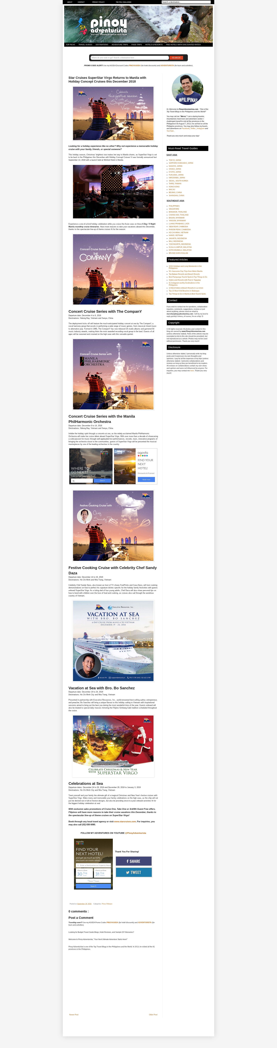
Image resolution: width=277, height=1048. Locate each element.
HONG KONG (174, 187)
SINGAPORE (174, 209)
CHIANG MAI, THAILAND (179, 215)
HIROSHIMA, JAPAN (177, 178)
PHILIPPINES (174, 206)
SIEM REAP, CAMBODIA (178, 227)
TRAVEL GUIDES (85, 45)
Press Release (107, 904)
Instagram (201, 128)
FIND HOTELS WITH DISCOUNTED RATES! (183, 45)
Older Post (153, 1015)
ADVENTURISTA (167, 66)
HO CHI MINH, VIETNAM (178, 232)
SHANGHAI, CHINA (176, 195)
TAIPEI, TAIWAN (175, 184)
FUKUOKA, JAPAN (176, 175)
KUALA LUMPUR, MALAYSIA (180, 247)
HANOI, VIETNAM (176, 235)
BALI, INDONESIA (176, 241)
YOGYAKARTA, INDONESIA (180, 244)
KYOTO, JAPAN (175, 172)
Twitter (193, 128)
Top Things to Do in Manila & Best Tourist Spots (187, 294)
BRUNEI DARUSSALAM (178, 253)
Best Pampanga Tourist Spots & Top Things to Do (188, 277)
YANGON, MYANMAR (177, 221)
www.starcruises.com (125, 821)
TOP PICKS (70, 45)
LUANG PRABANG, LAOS (179, 224)
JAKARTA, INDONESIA (178, 238)
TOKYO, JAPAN (175, 160)
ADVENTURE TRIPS (120, 45)
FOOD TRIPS (136, 45)
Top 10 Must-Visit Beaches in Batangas (184, 291)
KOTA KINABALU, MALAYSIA (180, 250)
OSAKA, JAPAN (175, 169)
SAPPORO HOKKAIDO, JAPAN (181, 163)
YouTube (170, 131)
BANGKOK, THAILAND (178, 212)
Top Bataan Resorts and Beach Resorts (184, 274)
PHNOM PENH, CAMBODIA (180, 230)
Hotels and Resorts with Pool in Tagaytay (185, 280)
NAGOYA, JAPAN (175, 166)
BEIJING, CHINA (175, 192)
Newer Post (73, 1015)
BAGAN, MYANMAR (177, 218)
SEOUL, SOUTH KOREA (178, 181)
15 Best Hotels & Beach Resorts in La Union (186, 288)
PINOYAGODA (135, 66)
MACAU (172, 190)
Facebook (186, 128)
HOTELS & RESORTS (154, 45)
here (192, 371)
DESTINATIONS (102, 45)
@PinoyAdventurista (135, 833)
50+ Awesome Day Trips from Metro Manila (185, 271)
